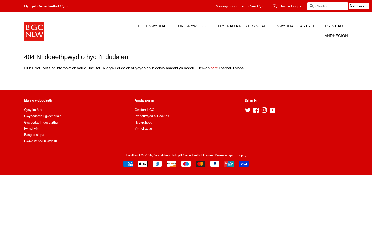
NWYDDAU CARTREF (296, 26)
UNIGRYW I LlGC (193, 26)
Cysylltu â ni (33, 110)
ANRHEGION (336, 36)
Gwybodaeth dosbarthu (41, 122)
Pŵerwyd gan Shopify (230, 155)
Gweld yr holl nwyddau (40, 141)
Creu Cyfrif (256, 6)
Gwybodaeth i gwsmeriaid (42, 116)
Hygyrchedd (143, 122)
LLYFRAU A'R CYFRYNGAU (242, 26)
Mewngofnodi (226, 6)
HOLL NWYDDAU (153, 26)
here (214, 68)
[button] (359, 6)
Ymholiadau (143, 128)
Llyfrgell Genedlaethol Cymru (47, 6)
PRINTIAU (334, 26)
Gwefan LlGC (144, 110)
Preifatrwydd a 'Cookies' (152, 116)
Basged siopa (290, 6)
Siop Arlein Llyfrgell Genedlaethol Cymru (183, 155)
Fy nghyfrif (32, 128)
